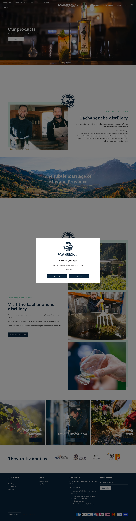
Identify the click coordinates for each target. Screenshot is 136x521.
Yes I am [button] (79, 276)
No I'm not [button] (57, 276)
